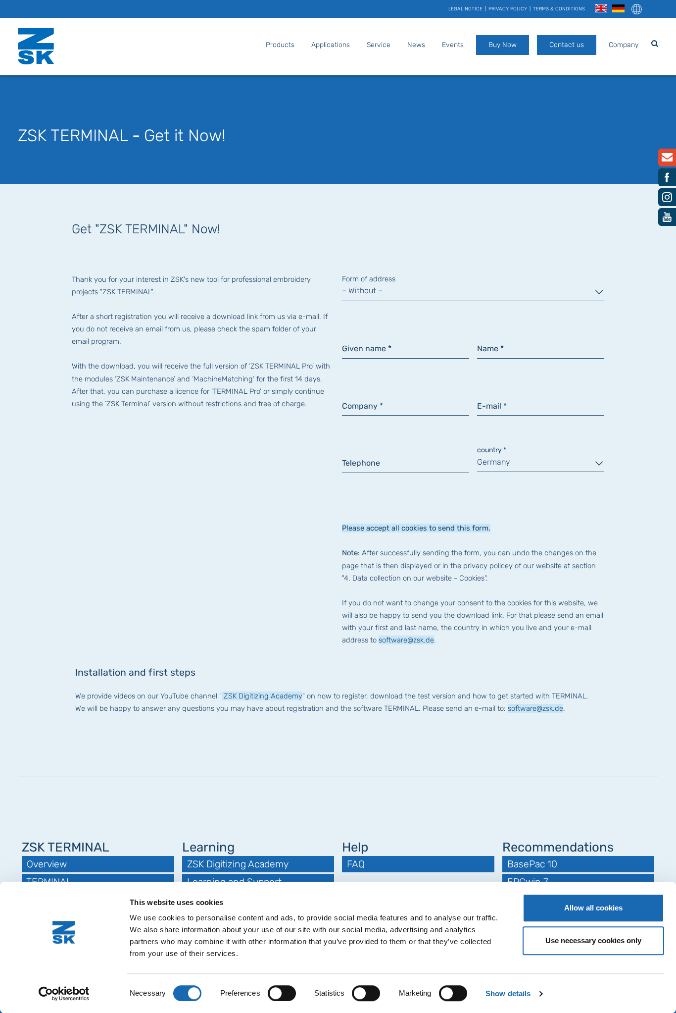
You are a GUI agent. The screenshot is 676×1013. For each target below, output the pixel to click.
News (416, 45)
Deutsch (618, 8)
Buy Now (502, 45)
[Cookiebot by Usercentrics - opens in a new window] (64, 993)
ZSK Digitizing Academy (262, 696)
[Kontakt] (667, 159)
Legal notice (465, 9)
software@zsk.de (406, 640)
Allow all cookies (593, 908)
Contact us (566, 45)
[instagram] (667, 199)
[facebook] (667, 179)
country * (491, 450)
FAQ (356, 864)
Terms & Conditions (559, 9)
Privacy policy (507, 9)
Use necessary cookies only (593, 940)
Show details (508, 993)
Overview (47, 864)
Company (623, 45)
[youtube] (667, 219)
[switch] (282, 993)
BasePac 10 (532, 864)
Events (453, 45)
